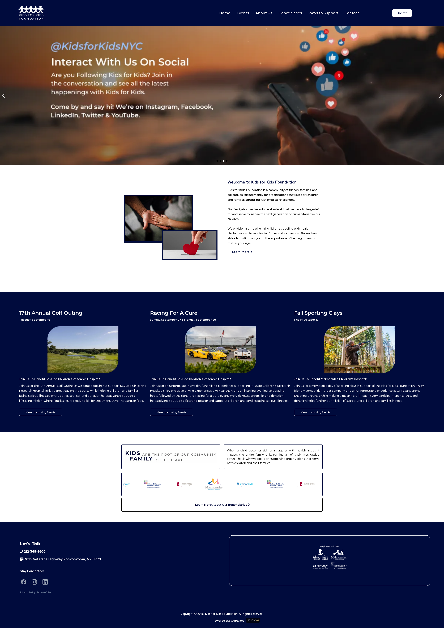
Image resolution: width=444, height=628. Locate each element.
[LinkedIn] (45, 582)
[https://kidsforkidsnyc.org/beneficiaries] (329, 556)
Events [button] (243, 13)
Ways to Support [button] (323, 13)
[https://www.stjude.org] (168, 484)
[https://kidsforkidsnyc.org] (31, 13)
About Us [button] (263, 13)
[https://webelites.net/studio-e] (337, 620)
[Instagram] (34, 582)
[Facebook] (23, 582)
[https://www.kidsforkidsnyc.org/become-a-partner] (222, 95)
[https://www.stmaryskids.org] (229, 484)
